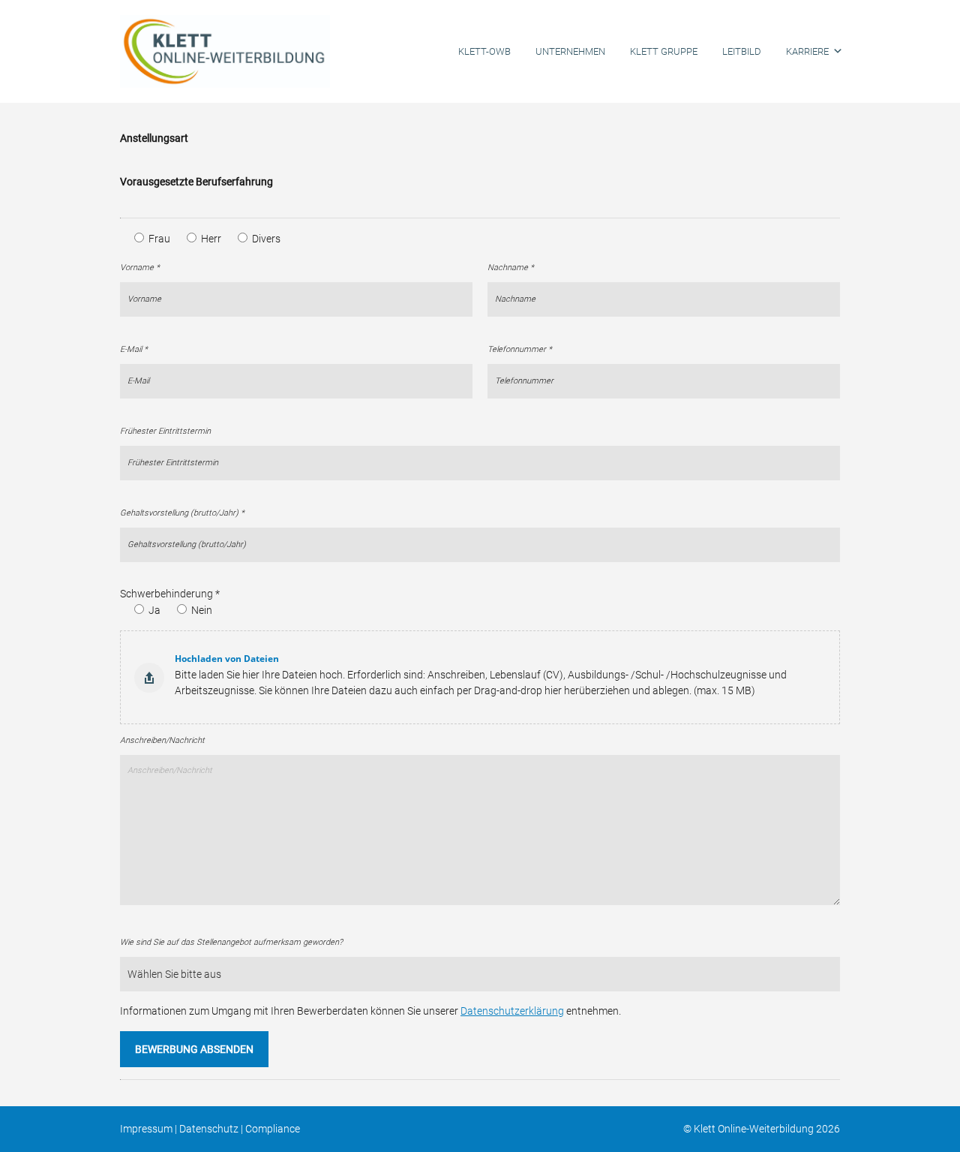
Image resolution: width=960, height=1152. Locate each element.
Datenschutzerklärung (512, 1011)
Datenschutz (208, 1129)
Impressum (146, 1129)
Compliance (272, 1129)
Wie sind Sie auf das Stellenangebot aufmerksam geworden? (231, 942)
